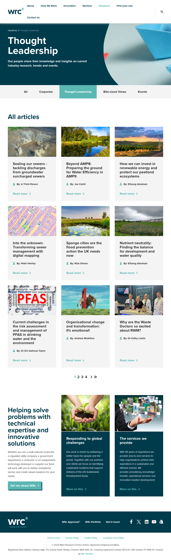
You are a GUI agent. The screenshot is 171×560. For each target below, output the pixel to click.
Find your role (125, 5)
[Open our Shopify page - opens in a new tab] (161, 521)
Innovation (69, 5)
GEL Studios (87, 553)
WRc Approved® (71, 521)
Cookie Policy (90, 538)
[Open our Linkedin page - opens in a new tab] (146, 521)
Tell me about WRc (23, 485)
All (26, 92)
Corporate (46, 92)
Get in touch (113, 521)
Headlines (104, 5)
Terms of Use (53, 538)
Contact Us (33, 17)
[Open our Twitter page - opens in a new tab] (139, 521)
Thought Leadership (78, 92)
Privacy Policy (72, 538)
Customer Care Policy (113, 538)
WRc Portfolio (93, 521)
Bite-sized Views (114, 92)
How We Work (49, 5)
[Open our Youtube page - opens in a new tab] (154, 521)
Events (142, 92)
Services (87, 5)
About (30, 5)
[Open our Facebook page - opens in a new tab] (131, 521)
